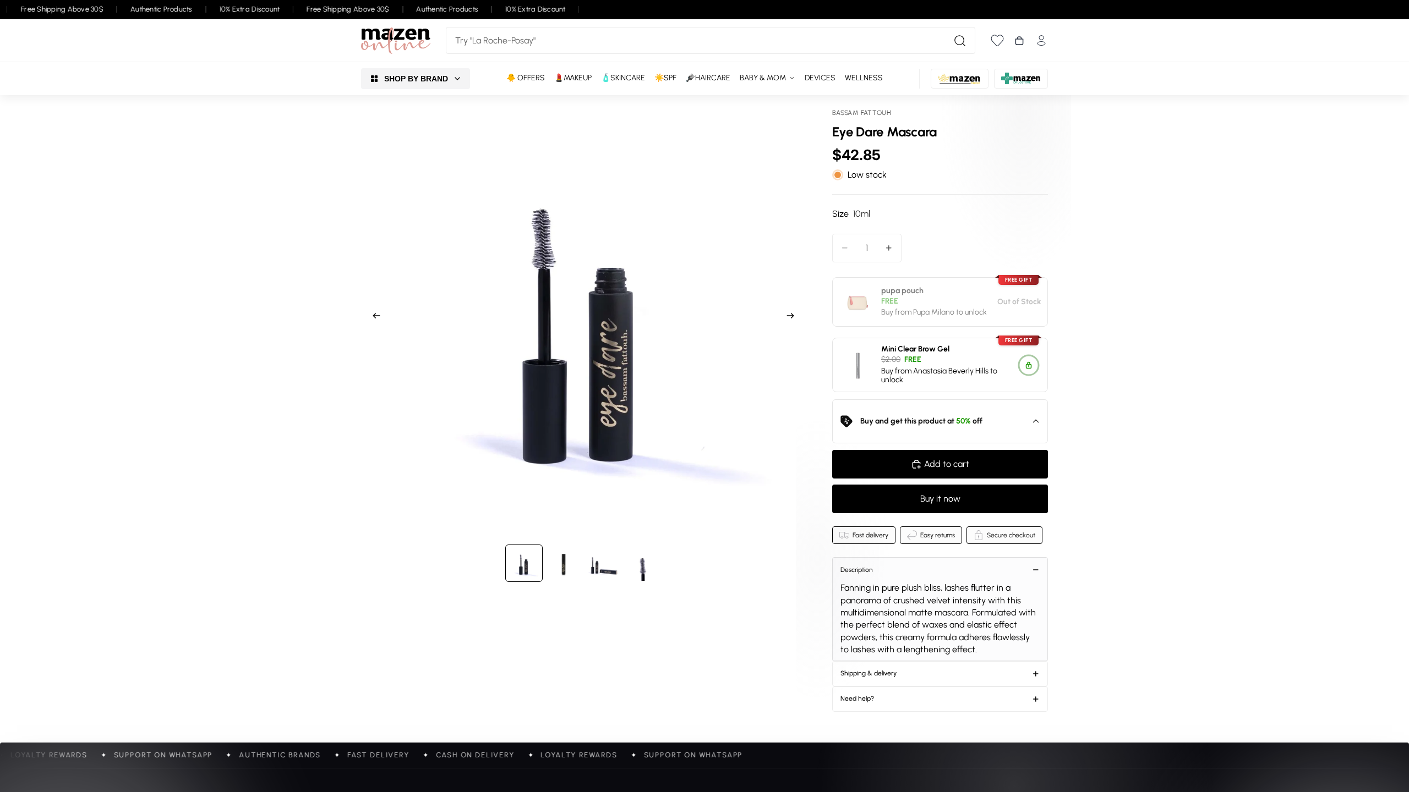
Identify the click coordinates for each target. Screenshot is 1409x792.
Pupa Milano (933, 312)
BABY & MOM (763, 77)
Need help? (857, 698)
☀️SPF (665, 77)
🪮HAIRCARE (708, 77)
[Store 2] (960, 79)
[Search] (960, 41)
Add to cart (946, 464)
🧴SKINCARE (623, 77)
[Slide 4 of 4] (642, 563)
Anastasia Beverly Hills (951, 371)
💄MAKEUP (573, 77)
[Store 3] (1021, 79)
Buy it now (940, 498)
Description (856, 570)
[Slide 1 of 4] (524, 563)
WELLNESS (864, 77)
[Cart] (1019, 40)
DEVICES (820, 77)
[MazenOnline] (395, 41)
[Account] (1041, 40)
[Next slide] (794, 317)
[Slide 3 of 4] (603, 563)
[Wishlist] (997, 40)
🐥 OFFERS (525, 77)
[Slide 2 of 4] (563, 563)
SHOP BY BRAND (416, 78)
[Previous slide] (373, 317)
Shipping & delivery (868, 673)
